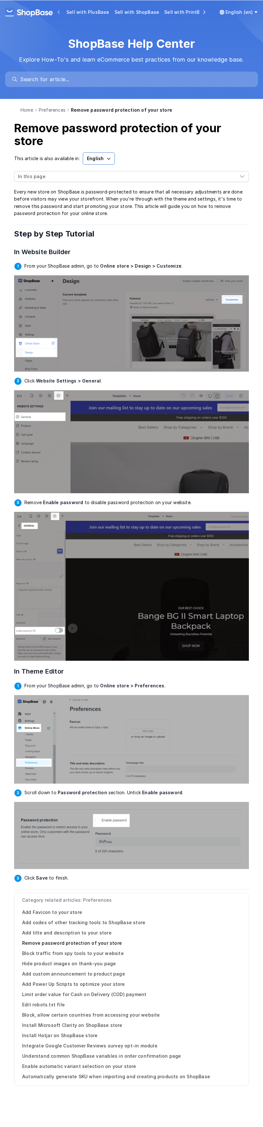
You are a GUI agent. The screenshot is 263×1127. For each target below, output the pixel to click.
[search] (134, 79)
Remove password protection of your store (72, 943)
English (95, 158)
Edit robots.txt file (43, 1004)
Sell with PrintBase (186, 12)
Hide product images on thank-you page (69, 963)
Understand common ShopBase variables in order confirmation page (101, 1056)
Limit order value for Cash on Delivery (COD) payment (84, 994)
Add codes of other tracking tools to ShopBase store (83, 922)
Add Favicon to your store (52, 912)
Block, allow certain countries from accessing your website (91, 1015)
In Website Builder (46, 252)
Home (27, 110)
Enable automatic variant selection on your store (79, 1066)
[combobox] (125, 176)
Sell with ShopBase (137, 12)
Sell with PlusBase (87, 12)
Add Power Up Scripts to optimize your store (73, 984)
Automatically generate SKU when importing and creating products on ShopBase (116, 1076)
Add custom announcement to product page (73, 973)
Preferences (52, 110)
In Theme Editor (43, 671)
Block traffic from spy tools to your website (73, 953)
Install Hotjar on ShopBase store (60, 1035)
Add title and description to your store (67, 932)
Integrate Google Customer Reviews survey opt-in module (89, 1045)
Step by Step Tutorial (58, 233)
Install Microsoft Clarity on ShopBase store (72, 1025)
